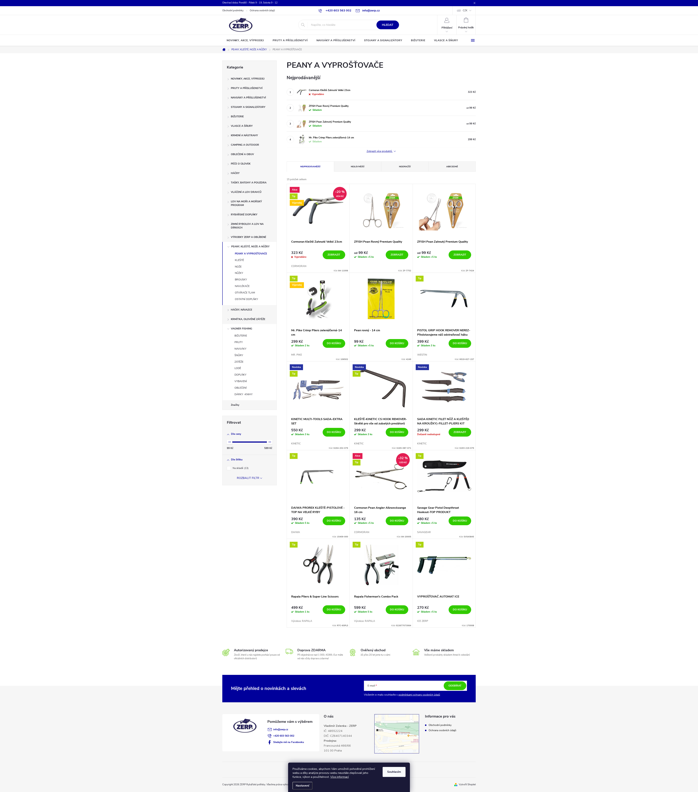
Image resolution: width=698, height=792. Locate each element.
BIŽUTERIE (237, 116)
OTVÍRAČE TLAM (245, 292)
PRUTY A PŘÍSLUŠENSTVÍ (246, 88)
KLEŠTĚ (239, 260)
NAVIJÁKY (240, 349)
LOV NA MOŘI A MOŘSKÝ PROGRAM (246, 203)
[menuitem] (245, 40)
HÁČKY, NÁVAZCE (241, 309)
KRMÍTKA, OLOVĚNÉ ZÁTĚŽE (248, 319)
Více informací (339, 777)
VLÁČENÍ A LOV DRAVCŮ (246, 192)
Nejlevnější (357, 166)
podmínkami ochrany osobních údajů (419, 694)
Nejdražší (405, 166)
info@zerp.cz (280, 729)
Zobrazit (334, 254)
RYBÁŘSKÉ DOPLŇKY (244, 214)
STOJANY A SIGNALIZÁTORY (248, 107)
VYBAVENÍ (240, 381)
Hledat (387, 25)
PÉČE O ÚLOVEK (240, 163)
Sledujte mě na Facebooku (288, 742)
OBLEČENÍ (240, 388)
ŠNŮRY (238, 355)
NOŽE (238, 266)
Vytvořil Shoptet (467, 784)
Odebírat (455, 685)
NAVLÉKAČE (242, 286)
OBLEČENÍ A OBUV (242, 154)
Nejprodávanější (310, 166)
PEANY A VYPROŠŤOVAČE (251, 253)
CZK (465, 10)
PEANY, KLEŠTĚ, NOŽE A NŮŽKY (250, 246)
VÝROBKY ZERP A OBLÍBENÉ (248, 237)
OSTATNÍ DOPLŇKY (246, 299)
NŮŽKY (239, 273)
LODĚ (237, 368)
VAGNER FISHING (241, 328)
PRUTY (238, 342)
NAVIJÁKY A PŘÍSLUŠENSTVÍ (248, 97)
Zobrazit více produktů (380, 151)
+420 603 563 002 (283, 736)
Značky (235, 405)
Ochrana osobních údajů (262, 10)
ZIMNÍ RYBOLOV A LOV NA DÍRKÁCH (247, 225)
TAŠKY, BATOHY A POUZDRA (248, 182)
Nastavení (302, 786)
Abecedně (452, 166)
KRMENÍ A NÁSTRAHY (244, 135)
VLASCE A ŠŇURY (242, 126)
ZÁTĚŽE (238, 362)
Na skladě (240, 468)
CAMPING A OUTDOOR (245, 145)
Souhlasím (394, 772)
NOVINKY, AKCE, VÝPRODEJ (247, 78)
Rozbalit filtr (248, 478)
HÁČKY (235, 173)
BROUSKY (241, 279)
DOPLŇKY (240, 374)
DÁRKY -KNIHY (243, 394)
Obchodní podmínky (233, 10)
